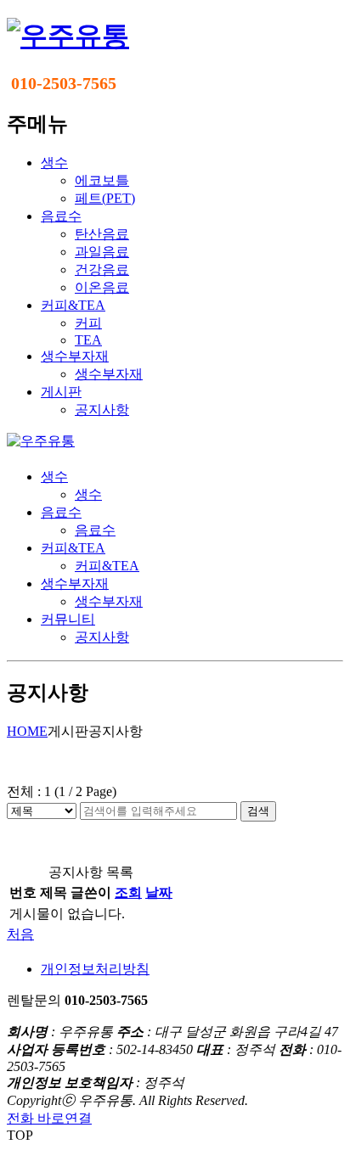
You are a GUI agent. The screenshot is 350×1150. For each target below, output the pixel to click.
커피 (88, 323)
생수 (54, 476)
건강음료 (102, 269)
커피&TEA (73, 548)
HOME (27, 731)
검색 (258, 811)
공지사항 (102, 409)
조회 (128, 892)
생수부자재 (109, 374)
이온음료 (102, 287)
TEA (88, 340)
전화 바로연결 (49, 1118)
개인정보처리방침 (95, 969)
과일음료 (102, 251)
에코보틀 (102, 180)
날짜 (158, 892)
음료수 (61, 512)
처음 (20, 934)
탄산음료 (102, 234)
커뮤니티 (68, 619)
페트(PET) (105, 198)
